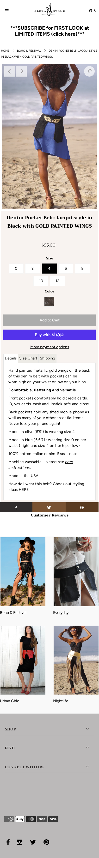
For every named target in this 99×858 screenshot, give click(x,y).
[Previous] (9, 71)
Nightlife (60, 701)
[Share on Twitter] (48, 507)
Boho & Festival (29, 50)
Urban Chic (9, 701)
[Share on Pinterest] (82, 507)
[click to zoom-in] (89, 71)
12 (57, 281)
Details (11, 358)
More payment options (49, 347)
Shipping (47, 358)
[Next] (21, 71)
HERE (24, 489)
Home (5, 50)
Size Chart (28, 358)
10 (41, 281)
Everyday (60, 612)
